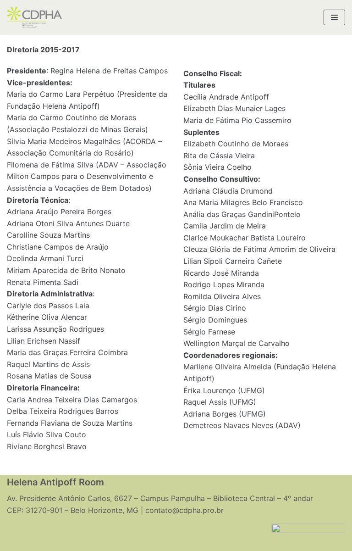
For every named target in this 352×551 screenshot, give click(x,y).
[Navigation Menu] (334, 17)
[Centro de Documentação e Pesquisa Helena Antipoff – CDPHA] (34, 17)
